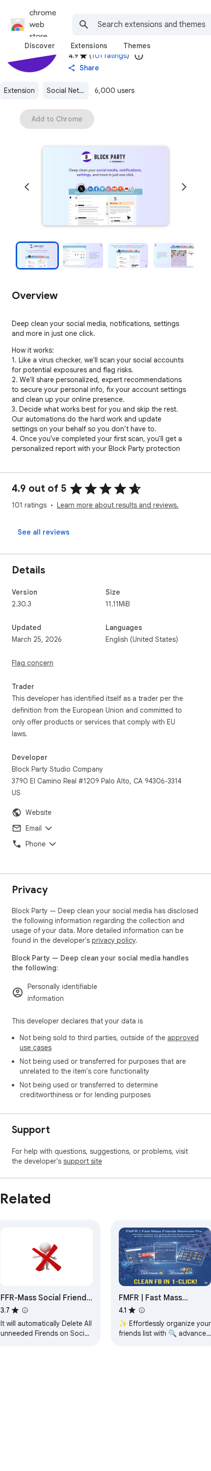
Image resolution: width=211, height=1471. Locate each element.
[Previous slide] (27, 187)
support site (82, 1161)
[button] (105, 187)
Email (34, 828)
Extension (19, 90)
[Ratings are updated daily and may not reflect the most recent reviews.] (139, 55)
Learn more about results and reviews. (118, 505)
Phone (36, 844)
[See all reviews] (44, 532)
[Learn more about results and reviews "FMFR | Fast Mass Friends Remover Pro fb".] (142, 1310)
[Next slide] (184, 187)
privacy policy (113, 940)
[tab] (40, 46)
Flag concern (32, 663)
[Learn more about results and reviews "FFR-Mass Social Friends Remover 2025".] (25, 1310)
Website (39, 812)
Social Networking (68, 90)
